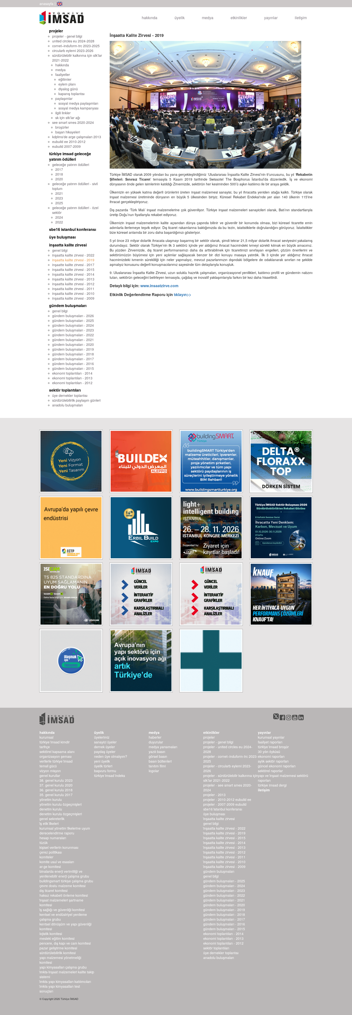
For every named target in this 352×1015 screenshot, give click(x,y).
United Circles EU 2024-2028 (73, 41)
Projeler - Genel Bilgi (218, 742)
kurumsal (46, 737)
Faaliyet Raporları (270, 742)
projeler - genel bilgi (67, 36)
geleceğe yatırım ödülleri (70, 164)
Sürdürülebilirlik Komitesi (58, 952)
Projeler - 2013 (214, 794)
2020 (59, 179)
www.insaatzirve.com (159, 285)
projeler (56, 31)
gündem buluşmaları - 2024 (73, 325)
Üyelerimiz (101, 737)
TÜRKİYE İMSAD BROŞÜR (273, 746)
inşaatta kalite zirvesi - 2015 (73, 269)
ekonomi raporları (271, 756)
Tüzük (44, 842)
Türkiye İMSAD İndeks (109, 775)
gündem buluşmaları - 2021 (73, 339)
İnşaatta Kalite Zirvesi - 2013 (224, 847)
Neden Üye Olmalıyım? (110, 756)
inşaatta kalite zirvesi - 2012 (73, 283)
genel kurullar (50, 775)
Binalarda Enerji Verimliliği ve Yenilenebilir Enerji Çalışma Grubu (64, 873)
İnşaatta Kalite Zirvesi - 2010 (224, 861)
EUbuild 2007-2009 (66, 146)
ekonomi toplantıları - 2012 (72, 382)
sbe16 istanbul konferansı (72, 229)
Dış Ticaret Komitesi (54, 890)
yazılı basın (157, 751)
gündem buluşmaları (67, 305)
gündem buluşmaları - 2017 (73, 358)
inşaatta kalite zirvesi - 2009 (73, 298)
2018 (59, 174)
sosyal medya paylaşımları (78, 103)
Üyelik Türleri (103, 766)
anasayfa (46, 3)
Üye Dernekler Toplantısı (220, 952)
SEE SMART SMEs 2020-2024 (73, 122)
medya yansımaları (163, 746)
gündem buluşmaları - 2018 (73, 354)
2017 (59, 169)
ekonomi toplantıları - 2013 (72, 378)
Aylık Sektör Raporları (273, 761)
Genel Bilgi (211, 823)
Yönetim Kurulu (51, 799)
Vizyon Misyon (50, 770)
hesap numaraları (53, 837)
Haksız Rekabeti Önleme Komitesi (64, 895)
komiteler (46, 857)
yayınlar (271, 17)
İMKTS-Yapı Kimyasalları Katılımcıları (65, 981)
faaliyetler (62, 74)
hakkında (149, 17)
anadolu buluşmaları (67, 405)
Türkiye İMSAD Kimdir (55, 742)
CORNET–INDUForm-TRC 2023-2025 (76, 45)
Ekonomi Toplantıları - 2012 (223, 943)
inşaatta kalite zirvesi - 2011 (73, 288)
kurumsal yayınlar (271, 737)
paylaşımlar (64, 98)
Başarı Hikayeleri (67, 132)
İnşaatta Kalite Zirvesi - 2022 (224, 828)
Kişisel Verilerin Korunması (59, 847)
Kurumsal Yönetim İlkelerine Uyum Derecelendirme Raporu (65, 830)
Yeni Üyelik (102, 761)
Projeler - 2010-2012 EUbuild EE (227, 799)
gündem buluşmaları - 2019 (73, 349)
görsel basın (158, 756)
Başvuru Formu (105, 770)
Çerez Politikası (51, 852)
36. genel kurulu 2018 (56, 789)
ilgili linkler (63, 112)
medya (207, 17)
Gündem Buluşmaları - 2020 (224, 904)
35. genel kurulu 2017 (56, 794)
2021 (59, 193)
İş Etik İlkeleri (49, 823)
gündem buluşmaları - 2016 (73, 363)
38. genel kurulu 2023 (56, 780)
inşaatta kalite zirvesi (68, 245)
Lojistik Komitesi (51, 933)
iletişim (301, 17)
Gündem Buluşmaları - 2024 (224, 885)
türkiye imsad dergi (272, 785)
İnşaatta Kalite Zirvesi (219, 818)
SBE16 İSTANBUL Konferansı (222, 809)
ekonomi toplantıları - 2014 (72, 373)
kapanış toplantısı (71, 93)
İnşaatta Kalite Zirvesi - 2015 (224, 837)
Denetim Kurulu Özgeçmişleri (61, 813)
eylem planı (67, 84)
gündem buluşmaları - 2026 (73, 315)
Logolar (154, 770)
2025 (59, 202)
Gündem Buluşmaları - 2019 (224, 909)
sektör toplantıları (65, 390)
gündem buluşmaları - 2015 (73, 368)
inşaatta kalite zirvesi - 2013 (73, 279)
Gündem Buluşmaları (218, 871)
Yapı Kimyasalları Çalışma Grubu (63, 967)
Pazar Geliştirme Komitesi (58, 948)
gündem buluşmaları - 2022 (73, 334)
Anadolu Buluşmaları (218, 957)
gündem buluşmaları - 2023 (73, 330)
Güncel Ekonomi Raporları (276, 766)
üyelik (180, 17)
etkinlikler (239, 17)
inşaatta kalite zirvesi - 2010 (73, 293)
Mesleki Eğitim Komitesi (57, 938)
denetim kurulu (51, 809)
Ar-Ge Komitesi (50, 866)
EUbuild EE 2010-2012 (68, 141)
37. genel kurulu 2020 (56, 785)
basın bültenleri (160, 761)
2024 (59, 217)
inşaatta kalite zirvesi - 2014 (73, 274)
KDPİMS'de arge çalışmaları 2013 (76, 136)
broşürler (62, 127)
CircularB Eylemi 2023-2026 (72, 50)
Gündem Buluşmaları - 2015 (224, 928)
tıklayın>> (182, 294)
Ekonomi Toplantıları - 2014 (223, 933)
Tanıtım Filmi (157, 766)
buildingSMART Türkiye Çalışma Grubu (66, 880)
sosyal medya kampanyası (78, 108)
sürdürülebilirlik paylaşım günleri (76, 400)
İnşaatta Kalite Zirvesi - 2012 (224, 852)
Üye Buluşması (214, 813)
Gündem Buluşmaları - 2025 (224, 880)
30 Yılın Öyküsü (269, 751)
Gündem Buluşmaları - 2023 (224, 890)
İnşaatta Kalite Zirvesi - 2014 (224, 842)
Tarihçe (45, 746)
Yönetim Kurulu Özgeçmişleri (61, 804)
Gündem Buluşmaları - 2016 (224, 924)
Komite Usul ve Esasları (57, 861)
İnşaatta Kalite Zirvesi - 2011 (224, 857)
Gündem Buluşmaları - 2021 (224, 900)
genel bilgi (60, 250)
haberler (155, 737)
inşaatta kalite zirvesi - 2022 (73, 255)
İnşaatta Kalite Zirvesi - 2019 (224, 833)
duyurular (156, 742)
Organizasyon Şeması (56, 756)
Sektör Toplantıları (216, 948)
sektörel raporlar (270, 770)
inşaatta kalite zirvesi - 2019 (73, 259)
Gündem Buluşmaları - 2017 (224, 919)
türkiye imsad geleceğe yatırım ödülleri (70, 156)
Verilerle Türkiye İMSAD (56, 761)
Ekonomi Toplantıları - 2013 (223, 938)
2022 (59, 222)
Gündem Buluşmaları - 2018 (224, 914)
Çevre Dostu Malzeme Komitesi (62, 885)
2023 (59, 198)
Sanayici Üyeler (105, 742)
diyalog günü (68, 88)
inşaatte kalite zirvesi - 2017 (73, 264)
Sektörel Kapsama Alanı (57, 751)
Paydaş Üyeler (104, 751)
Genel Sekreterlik (52, 818)
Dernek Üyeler (104, 746)
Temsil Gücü (48, 766)
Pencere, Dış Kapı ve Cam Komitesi (65, 943)
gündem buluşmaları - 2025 (73, 320)
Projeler (209, 737)
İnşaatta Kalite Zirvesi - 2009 (224, 866)
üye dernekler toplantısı (69, 395)
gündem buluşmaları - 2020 (73, 344)
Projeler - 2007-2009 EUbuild (224, 804)
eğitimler (64, 79)
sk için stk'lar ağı (67, 117)
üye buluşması (62, 237)
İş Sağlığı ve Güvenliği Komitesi (62, 909)
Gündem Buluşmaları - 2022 (224, 895)
